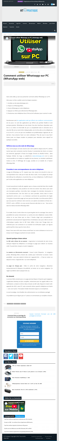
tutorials (10, 34)
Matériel (5, 27)
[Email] (42, 4)
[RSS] (45, 4)
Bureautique (32, 23)
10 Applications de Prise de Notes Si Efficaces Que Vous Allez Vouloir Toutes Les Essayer (34, 1)
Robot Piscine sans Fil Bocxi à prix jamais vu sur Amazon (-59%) (29, 371)
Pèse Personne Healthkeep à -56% (21, 377)
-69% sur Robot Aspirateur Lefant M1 (22, 365)
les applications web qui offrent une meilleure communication (34, 120)
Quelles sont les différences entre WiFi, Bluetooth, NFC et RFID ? (18, 428)
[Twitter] (40, 4)
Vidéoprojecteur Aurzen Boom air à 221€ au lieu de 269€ (27, 383)
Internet (20, 1)
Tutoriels (12, 27)
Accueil (5, 23)
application (10, 303)
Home (5, 34)
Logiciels (18, 23)
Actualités (11, 23)
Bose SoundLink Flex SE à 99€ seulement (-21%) (24, 389)
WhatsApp (23, 303)
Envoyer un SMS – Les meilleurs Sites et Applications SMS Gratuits (18, 422)
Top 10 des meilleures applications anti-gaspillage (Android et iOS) (18, 431)
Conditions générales (36, 436)
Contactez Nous (39, 438)
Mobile (39, 23)
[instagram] (48, 4)
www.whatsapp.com (22, 103)
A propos (48, 438)
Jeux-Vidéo (52, 23)
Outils (17, 27)
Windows (45, 23)
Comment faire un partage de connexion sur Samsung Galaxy (16, 315)
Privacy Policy (48, 436)
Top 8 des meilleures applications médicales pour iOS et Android (18, 419)
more (52, 83)
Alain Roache (34, 72)
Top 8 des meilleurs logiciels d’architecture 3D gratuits (16, 425)
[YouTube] (37, 4)
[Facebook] (34, 4)
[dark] (53, 4)
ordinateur (17, 303)
